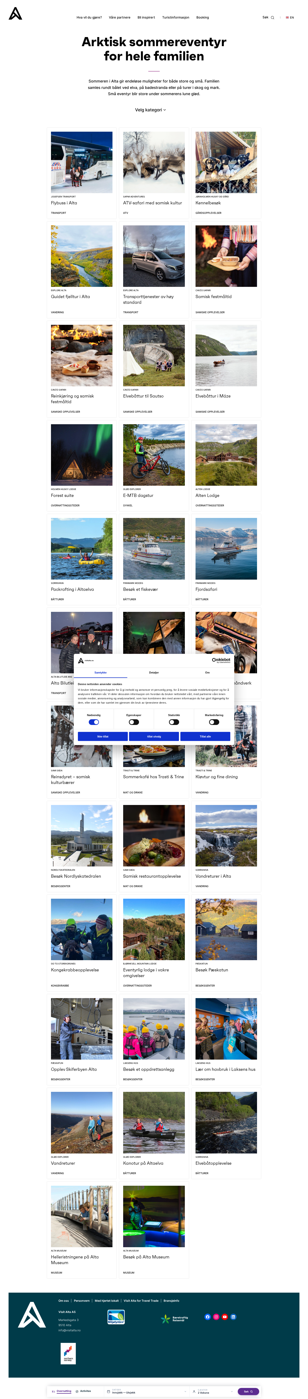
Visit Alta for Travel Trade (141, 1300)
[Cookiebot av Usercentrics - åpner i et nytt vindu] (214, 660)
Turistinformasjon (175, 17)
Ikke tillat (102, 736)
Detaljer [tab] (154, 672)
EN (292, 17)
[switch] (134, 722)
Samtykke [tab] (100, 672)
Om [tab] (207, 672)
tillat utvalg (154, 736)
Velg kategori (148, 109)
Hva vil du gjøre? (89, 17)
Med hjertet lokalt (107, 1300)
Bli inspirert (146, 17)
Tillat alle (205, 736)
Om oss (63, 1300)
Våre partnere (119, 17)
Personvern (82, 1300)
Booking (202, 17)
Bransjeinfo (171, 1300)
